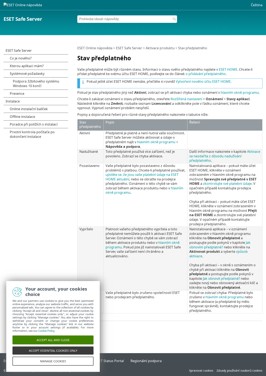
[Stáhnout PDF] (254, 56)
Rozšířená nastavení (186, 99)
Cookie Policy (46, 331)
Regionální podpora (146, 361)
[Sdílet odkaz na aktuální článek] (247, 56)
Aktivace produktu (160, 48)
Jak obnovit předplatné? (221, 278)
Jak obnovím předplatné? (219, 244)
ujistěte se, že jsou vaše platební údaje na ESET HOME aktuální (142, 176)
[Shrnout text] (260, 56)
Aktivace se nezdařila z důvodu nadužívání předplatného (224, 156)
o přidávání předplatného (206, 74)
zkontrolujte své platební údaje (227, 183)
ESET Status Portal (109, 361)
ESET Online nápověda (94, 48)
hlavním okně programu (240, 92)
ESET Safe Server (23, 18)
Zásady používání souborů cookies (239, 370)
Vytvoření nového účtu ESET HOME (203, 81)
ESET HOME (228, 69)
